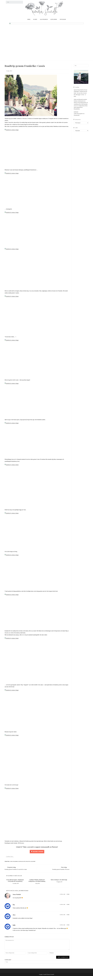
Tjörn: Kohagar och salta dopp (59, 879)
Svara (68, 894)
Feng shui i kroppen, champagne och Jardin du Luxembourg (15, 880)
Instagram (63, 19)
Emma (28, 19)
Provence (28, 861)
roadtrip (33, 861)
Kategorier (53, 19)
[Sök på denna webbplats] (81, 65)
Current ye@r (8, 959)
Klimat (35, 19)
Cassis (11, 861)
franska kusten (22, 861)
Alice (14, 915)
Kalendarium (44, 19)
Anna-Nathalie (17, 894)
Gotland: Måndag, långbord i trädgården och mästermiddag (37, 880)
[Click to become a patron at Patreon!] (37, 851)
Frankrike (15, 861)
